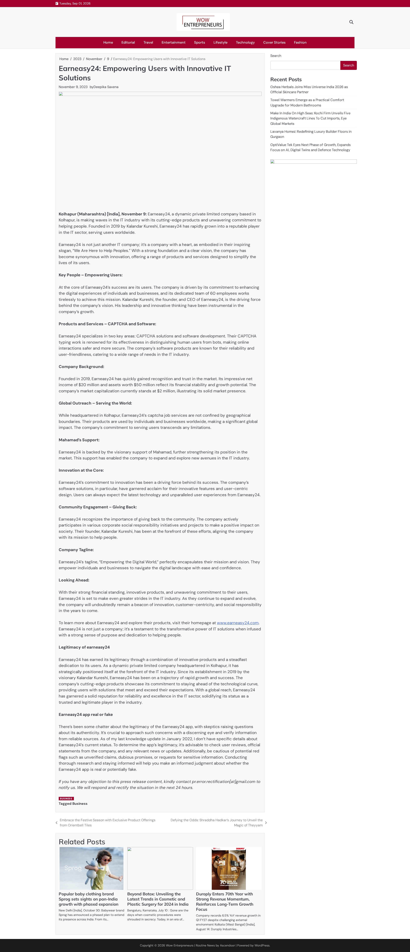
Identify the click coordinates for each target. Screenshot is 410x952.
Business (66, 798)
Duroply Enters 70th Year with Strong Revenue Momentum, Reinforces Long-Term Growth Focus (224, 901)
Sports (199, 42)
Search (275, 55)
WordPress (262, 945)
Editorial (128, 42)
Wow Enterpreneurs (179, 945)
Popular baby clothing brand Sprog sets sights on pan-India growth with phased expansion (88, 899)
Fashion (300, 42)
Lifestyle (220, 42)
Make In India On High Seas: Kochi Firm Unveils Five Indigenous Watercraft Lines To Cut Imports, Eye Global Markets (310, 118)
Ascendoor (227, 945)
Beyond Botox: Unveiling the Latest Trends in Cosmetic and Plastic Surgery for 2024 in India (158, 899)
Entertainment (174, 42)
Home (108, 42)
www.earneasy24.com (238, 622)
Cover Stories (274, 42)
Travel (148, 42)
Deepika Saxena (106, 87)
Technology (245, 42)
